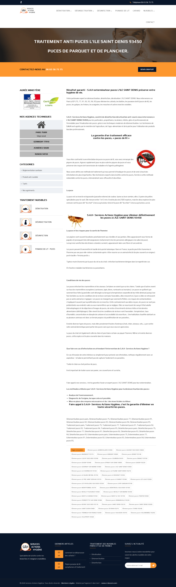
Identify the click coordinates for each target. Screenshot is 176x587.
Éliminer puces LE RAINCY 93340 (116, 479)
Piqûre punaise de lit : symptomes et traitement (75, 565)
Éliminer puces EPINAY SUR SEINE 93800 (108, 462)
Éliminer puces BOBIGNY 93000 (107, 454)
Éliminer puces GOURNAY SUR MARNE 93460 (86, 467)
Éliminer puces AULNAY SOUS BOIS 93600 (130, 450)
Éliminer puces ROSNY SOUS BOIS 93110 (85, 504)
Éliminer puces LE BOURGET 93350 (113, 475)
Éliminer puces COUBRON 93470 (112, 458)
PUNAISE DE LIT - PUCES (45, 249)
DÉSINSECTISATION (43, 222)
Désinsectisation (83, 11)
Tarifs (25, 184)
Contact (150, 22)
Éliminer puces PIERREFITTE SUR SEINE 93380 (87, 500)
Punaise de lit (122, 11)
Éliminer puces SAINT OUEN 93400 (83, 508)
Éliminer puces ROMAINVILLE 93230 (117, 500)
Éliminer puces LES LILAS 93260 (141, 479)
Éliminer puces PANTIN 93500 (139, 496)
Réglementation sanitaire (32, 170)
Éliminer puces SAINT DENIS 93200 (140, 504)
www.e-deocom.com (109, 583)
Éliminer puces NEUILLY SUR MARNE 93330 (117, 492)
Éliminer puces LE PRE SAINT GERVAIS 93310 (86, 479)
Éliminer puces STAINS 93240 (132, 508)
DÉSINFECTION (41, 236)
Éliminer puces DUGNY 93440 (81, 462)
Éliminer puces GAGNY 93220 (135, 462)
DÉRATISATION (41, 209)
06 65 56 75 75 (147, 2)
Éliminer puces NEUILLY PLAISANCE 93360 (86, 492)
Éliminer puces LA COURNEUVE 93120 (84, 471)
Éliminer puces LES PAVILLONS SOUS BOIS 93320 (88, 483)
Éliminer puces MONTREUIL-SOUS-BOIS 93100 (115, 487)
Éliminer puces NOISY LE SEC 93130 (113, 496)
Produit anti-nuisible (30, 177)
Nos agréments (28, 190)
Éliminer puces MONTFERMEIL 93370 (84, 487)
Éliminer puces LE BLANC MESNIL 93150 (85, 475)
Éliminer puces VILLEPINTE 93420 (83, 517)
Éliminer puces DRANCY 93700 (137, 458)
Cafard (136, 11)
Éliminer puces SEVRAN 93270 (108, 508)
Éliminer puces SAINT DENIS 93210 (113, 504)
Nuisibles (148, 11)
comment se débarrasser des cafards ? (74, 554)
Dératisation (63, 11)
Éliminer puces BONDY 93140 (131, 454)
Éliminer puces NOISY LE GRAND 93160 (84, 496)
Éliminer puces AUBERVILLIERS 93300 (100, 450)
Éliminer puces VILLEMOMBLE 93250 (143, 513)
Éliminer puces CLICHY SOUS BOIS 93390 (85, 458)
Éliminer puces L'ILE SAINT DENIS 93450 (118, 467)
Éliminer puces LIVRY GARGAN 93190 (120, 483)
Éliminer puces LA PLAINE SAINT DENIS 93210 (115, 471)
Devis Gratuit (147, 69)
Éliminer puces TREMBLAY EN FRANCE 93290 (86, 513)
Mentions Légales (68, 583)
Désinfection (103, 11)
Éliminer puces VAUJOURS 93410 (116, 513)
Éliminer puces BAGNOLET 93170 (83, 454)
